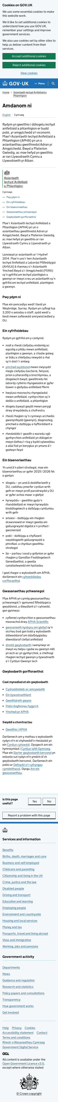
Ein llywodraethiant (18, 695)
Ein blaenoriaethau (16, 207)
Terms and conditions (16, 1037)
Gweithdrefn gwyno (18, 700)
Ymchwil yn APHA (17, 712)
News (6, 974)
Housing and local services (19, 920)
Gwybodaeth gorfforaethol (21, 216)
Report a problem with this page (29, 815)
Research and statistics (18, 987)
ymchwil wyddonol (18, 367)
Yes (36, 801)
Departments (11, 967)
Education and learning (17, 901)
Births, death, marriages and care (24, 856)
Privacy (17, 1028)
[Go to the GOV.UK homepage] (15, 83)
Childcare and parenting (18, 869)
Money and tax (12, 927)
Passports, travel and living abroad (25, 933)
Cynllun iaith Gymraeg (35, 749)
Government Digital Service (20, 1047)
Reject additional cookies (29, 65)
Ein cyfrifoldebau (15, 202)
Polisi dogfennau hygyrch (22, 706)
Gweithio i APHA (16, 729)
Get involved (10, 1012)
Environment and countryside (21, 914)
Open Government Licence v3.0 (23, 1063)
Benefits (7, 850)
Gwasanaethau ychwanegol (21, 211)
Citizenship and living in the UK (22, 875)
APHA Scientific (38, 622)
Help (5, 1028)
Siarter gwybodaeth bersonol (32, 753)
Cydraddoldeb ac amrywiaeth (25, 689)
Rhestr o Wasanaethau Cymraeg (23, 1042)
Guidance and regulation (18, 980)
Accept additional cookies (29, 56)
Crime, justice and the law (19, 882)
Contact (42, 1033)
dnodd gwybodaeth (18, 645)
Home (5, 92)
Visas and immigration (16, 940)
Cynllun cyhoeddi (18, 745)
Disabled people (13, 888)
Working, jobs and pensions (20, 946)
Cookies (30, 1028)
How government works (18, 1006)
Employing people (14, 908)
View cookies (29, 73)
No (51, 801)
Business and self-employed (20, 863)
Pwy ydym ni (13, 197)
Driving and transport (16, 895)
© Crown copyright (29, 1093)
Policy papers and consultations (23, 993)
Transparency (11, 999)
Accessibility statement (18, 1033)
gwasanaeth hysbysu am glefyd (26, 627)
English (6, 114)
